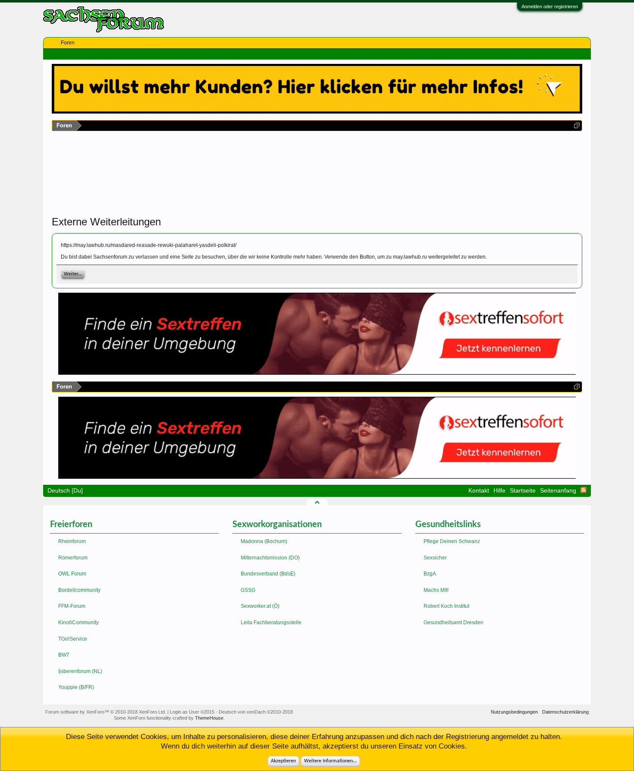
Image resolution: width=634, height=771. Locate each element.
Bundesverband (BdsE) (268, 574)
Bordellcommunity (79, 590)
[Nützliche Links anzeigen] (577, 125)
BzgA (430, 574)
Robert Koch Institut (446, 606)
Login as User (192, 711)
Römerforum (73, 558)
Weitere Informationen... (330, 761)
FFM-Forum (71, 606)
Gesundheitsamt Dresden (453, 622)
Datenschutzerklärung (565, 711)
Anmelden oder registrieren (549, 6)
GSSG (248, 590)
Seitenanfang (558, 490)
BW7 (63, 655)
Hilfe (499, 490)
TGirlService (72, 639)
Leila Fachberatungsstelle (271, 622)
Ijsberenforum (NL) (80, 671)
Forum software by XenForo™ (105, 711)
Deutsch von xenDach (256, 711)
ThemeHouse (209, 717)
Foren (68, 43)
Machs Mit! (436, 590)
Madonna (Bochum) (264, 541)
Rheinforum (72, 541)
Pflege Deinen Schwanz (452, 541)
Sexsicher (435, 558)
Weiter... (73, 274)
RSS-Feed (584, 490)
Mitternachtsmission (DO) (270, 558)
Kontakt (478, 490)
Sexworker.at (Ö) (260, 606)
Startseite (523, 490)
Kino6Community (78, 622)
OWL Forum (72, 574)
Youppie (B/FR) (76, 687)
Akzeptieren (283, 761)
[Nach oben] (317, 502)
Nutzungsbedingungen (514, 711)
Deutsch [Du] (65, 490)
